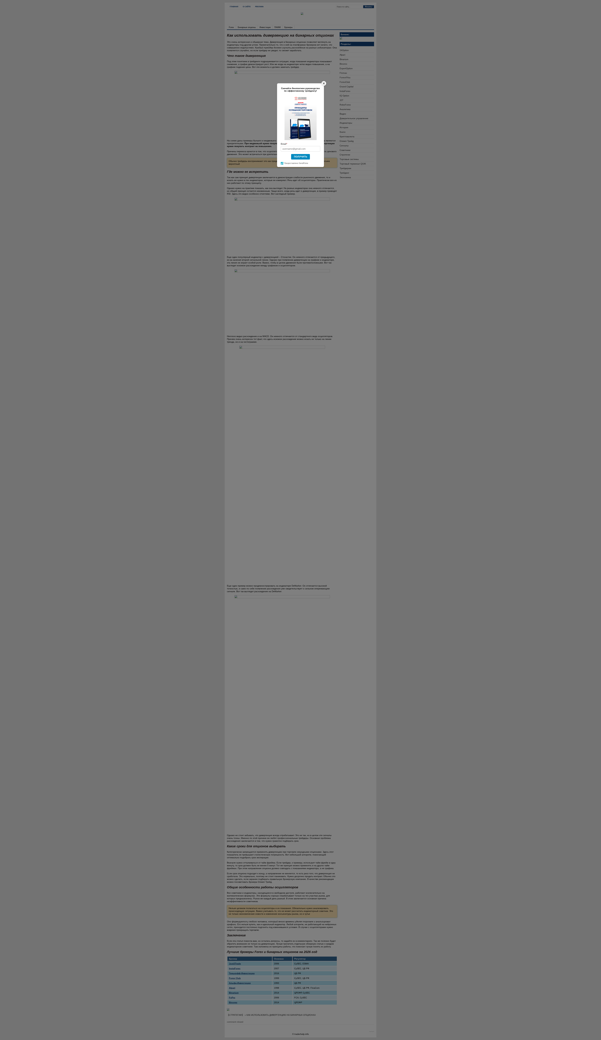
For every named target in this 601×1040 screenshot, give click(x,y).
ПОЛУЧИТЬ (300, 156)
